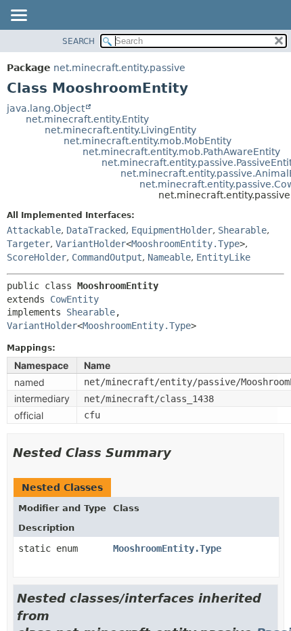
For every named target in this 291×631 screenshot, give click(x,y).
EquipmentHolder (171, 230)
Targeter (28, 243)
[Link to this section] (180, 452)
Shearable (242, 230)
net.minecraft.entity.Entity (87, 119)
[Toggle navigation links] (18, 16)
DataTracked (96, 230)
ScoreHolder (36, 257)
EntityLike (223, 257)
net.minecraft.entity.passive (119, 67)
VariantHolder (90, 243)
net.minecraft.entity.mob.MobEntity (147, 140)
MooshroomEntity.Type (185, 243)
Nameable (169, 257)
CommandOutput (107, 257)
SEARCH (78, 41)
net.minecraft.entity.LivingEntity (120, 130)
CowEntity (74, 299)
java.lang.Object (46, 108)
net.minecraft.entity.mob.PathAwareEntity (181, 151)
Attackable (34, 230)
